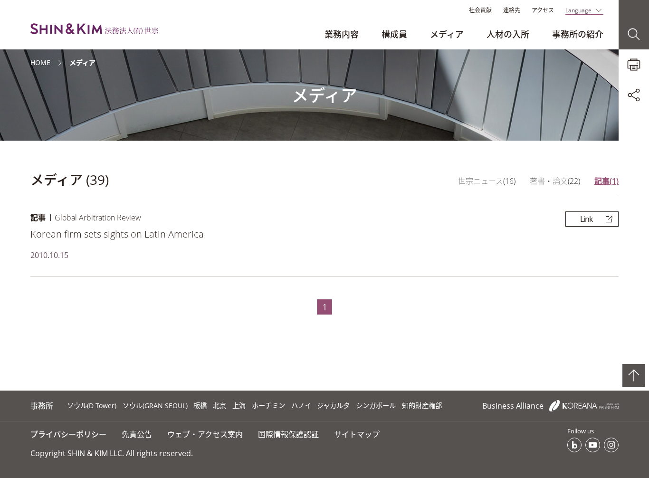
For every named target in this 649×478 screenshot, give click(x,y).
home (40, 62)
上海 (239, 405)
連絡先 (511, 10)
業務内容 (341, 34)
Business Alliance (513, 406)
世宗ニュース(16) (486, 181)
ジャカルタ (333, 405)
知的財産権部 (422, 405)
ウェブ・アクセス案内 (205, 434)
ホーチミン (268, 405)
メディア (447, 34)
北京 (219, 405)
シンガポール (376, 405)
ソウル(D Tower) (91, 405)
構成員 (394, 34)
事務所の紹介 (577, 34)
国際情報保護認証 (288, 434)
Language (578, 10)
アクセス (543, 10)
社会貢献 (480, 10)
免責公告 (137, 434)
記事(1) (606, 181)
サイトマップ (357, 434)
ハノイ (301, 405)
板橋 (200, 405)
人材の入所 (508, 34)
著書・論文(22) (555, 181)
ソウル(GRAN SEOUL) (155, 405)
